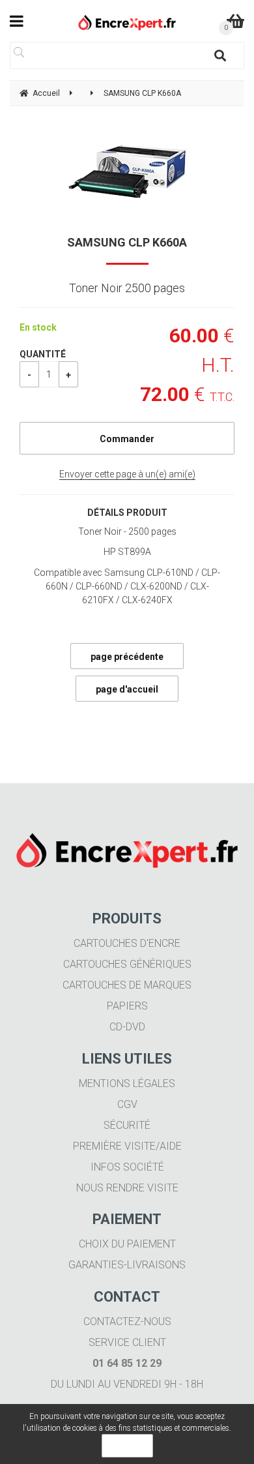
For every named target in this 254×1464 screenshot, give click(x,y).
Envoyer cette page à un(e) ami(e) (127, 474)
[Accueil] (127, 22)
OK (127, 1445)
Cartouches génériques (127, 964)
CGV (127, 1104)
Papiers (127, 1006)
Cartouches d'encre (127, 943)
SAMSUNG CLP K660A (127, 242)
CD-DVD (127, 1027)
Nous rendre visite (127, 1188)
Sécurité (127, 1125)
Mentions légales (127, 1083)
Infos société (127, 1167)
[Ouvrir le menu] (16, 21)
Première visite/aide (127, 1146)
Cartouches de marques (127, 985)
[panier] (235, 21)
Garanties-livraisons (127, 1265)
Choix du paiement (127, 1244)
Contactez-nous (127, 1321)
